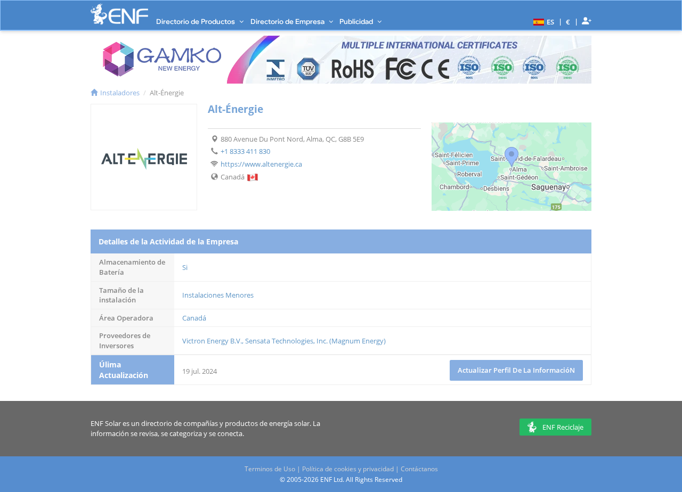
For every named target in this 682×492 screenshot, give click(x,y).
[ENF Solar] (119, 14)
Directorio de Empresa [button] (288, 21)
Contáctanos (419, 468)
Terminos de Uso (270, 468)
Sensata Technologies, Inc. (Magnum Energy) (315, 341)
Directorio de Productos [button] (196, 21)
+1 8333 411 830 (245, 151)
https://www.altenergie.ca (261, 164)
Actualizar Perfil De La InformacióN (516, 370)
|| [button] (568, 22)
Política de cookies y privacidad (348, 468)
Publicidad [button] (357, 21)
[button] (542, 21)
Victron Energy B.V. (212, 341)
